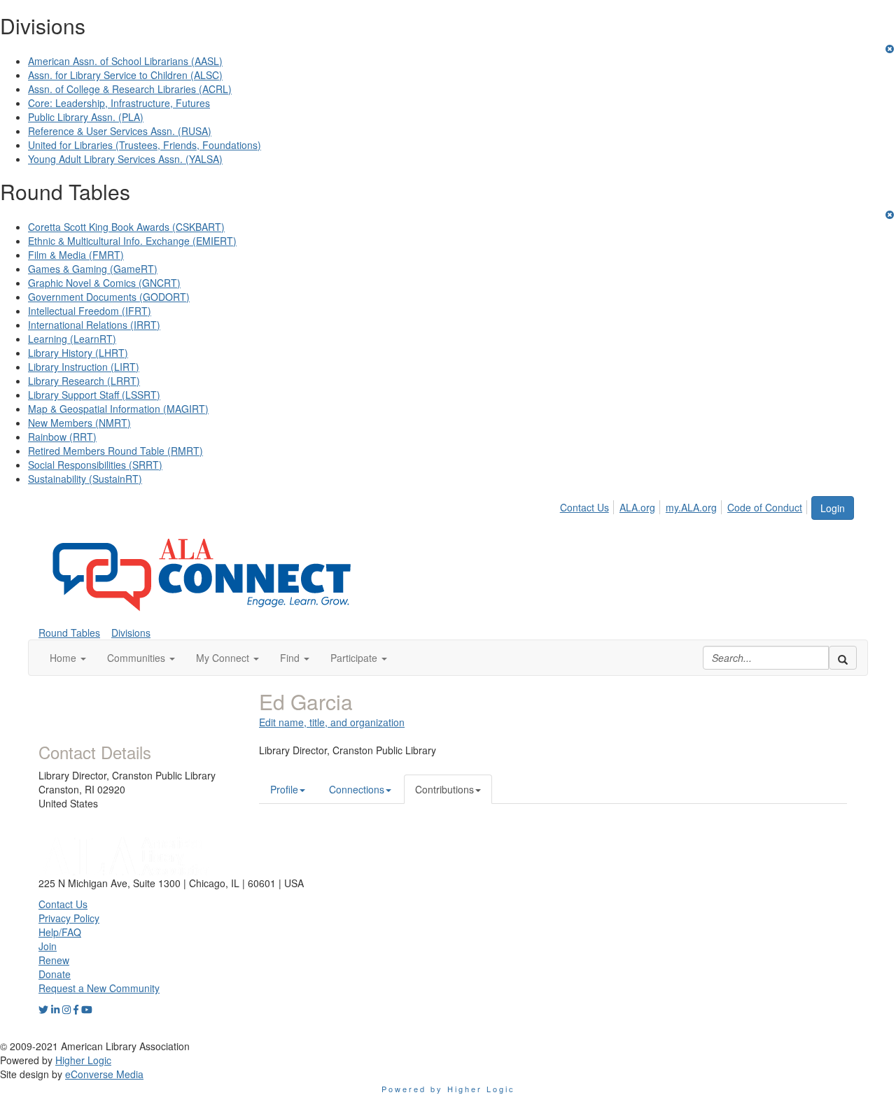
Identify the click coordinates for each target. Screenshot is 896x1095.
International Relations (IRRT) (94, 325)
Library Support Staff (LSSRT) (94, 395)
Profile (284, 789)
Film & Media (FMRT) (76, 255)
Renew (53, 960)
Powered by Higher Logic (448, 1088)
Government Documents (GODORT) (109, 297)
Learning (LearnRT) (72, 339)
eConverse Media (104, 1074)
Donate (54, 974)
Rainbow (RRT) (62, 437)
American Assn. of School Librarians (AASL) (125, 61)
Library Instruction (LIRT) (83, 367)
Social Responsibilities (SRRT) (95, 465)
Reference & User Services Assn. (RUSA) (119, 131)
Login (832, 508)
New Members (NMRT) (79, 423)
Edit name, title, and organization (332, 722)
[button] (68, 657)
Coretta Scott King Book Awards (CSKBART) (126, 227)
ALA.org (637, 507)
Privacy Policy (68, 918)
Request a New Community (99, 988)
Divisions (130, 633)
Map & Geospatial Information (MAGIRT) (118, 409)
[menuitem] (588, 505)
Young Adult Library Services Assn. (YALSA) (125, 159)
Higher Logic (83, 1060)
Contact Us (584, 507)
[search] (843, 658)
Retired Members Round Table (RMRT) (115, 451)
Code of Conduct (764, 507)
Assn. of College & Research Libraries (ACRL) (130, 89)
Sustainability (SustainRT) (85, 479)
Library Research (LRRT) (84, 381)
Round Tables (69, 633)
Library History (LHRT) (78, 353)
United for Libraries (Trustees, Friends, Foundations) (144, 145)
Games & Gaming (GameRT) (93, 269)
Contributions (444, 789)
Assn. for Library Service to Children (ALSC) (125, 75)
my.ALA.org (691, 507)
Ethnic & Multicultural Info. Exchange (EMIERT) (132, 241)
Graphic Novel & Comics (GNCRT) (104, 283)
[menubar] (685, 505)
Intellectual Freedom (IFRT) (89, 311)
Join (47, 946)
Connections (356, 789)
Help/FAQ (59, 932)
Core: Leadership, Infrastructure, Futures (119, 103)
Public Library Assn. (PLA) (86, 117)
